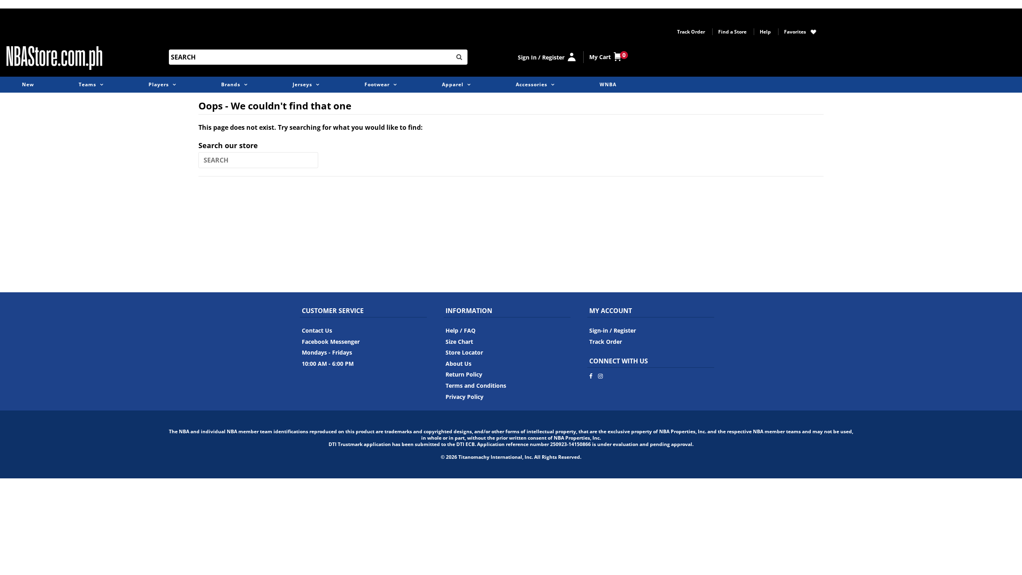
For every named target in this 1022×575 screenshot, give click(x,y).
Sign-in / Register (612, 330)
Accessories (531, 84)
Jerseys (302, 84)
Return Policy (464, 374)
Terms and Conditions (476, 385)
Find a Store (732, 31)
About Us (458, 363)
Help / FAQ (460, 330)
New (28, 84)
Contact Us (317, 330)
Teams (87, 84)
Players (159, 84)
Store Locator (464, 352)
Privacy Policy (464, 397)
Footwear (377, 84)
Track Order (691, 31)
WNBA (608, 84)
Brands (230, 84)
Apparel (452, 84)
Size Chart (459, 341)
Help (765, 31)
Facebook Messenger (331, 341)
